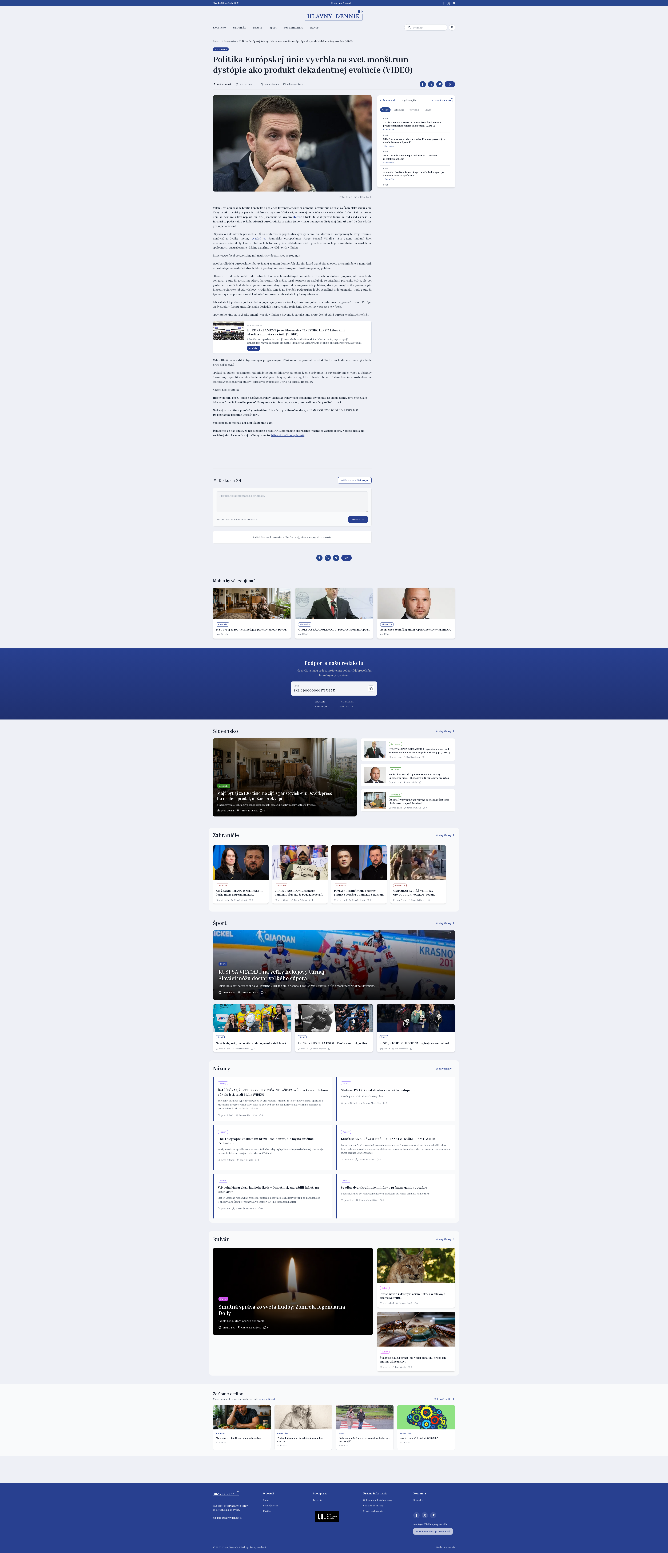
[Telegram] (453, 3)
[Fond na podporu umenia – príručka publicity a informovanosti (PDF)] (327, 1516)
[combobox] (429, 27)
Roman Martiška (248, 1115)
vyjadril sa (259, 238)
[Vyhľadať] (409, 27)
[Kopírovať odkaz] (450, 84)
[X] (448, 3)
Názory (258, 27)
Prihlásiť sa (358, 519)
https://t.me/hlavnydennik (287, 435)
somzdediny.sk (267, 1398)
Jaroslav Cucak (249, 810)
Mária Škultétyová (246, 1208)
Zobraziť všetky (443, 1398)
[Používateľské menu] (452, 27)
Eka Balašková (413, 757)
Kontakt (418, 1499)
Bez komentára (293, 27)
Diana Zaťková (240, 900)
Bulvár (314, 27)
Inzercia (317, 1499)
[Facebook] (444, 3)
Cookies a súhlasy (373, 1505)
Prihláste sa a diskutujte (354, 480)
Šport (273, 27)
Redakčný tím (270, 1505)
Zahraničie (239, 27)
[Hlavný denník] (334, 15)
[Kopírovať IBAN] (371, 688)
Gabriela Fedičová (251, 1327)
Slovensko (219, 27)
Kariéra (267, 1511)
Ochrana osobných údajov (377, 1499)
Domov (217, 41)
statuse (297, 217)
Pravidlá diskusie (373, 1511)
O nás (266, 1499)
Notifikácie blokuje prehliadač (433, 1531)
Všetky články (444, 731)
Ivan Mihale (411, 782)
